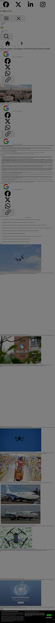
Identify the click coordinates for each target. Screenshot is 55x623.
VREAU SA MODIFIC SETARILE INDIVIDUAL (49, 617)
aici (1, 619)
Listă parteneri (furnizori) (27, 616)
